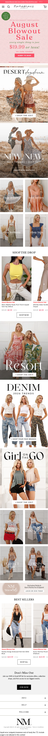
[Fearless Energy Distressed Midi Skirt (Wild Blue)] (16, 625)
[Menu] (4, 6)
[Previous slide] (4, 284)
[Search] (9, 6)
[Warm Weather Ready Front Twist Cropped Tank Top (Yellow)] (16, 278)
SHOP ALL (24, 662)
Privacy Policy (24, 728)
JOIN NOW (24, 687)
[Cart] (45, 7)
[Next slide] (43, 284)
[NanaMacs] (24, 7)
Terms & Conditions (38, 727)
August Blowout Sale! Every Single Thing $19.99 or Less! (21, 1)
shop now (24, 315)
